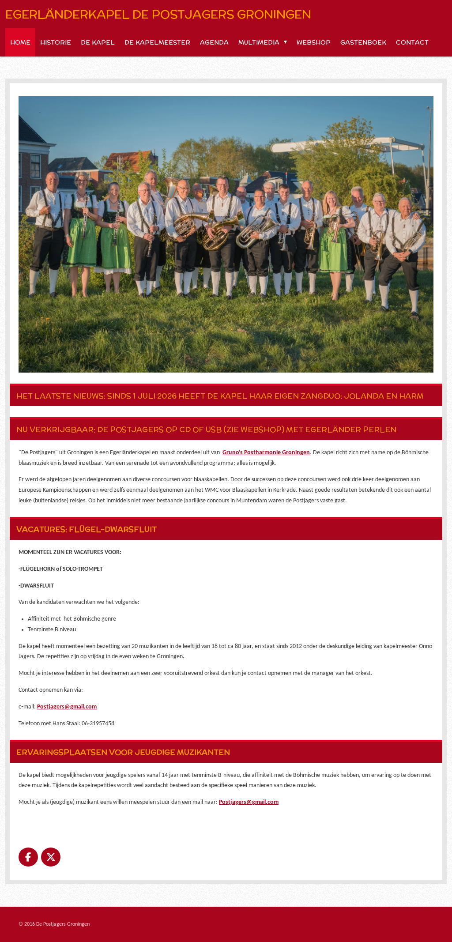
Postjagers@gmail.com (67, 707)
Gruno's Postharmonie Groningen (266, 452)
